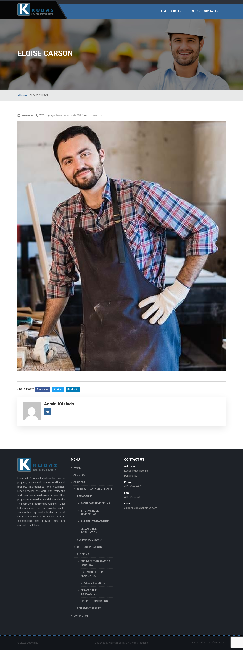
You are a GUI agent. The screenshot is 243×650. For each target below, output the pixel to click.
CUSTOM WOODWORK (89, 539)
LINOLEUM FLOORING (93, 583)
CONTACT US (212, 11)
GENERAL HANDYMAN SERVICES (95, 489)
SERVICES (193, 11)
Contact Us (218, 642)
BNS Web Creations (137, 642)
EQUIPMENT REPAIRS (89, 608)
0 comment (94, 115)
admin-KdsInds (62, 115)
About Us (205, 642)
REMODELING (85, 496)
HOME (163, 11)
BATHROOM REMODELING (95, 503)
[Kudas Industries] (35, 11)
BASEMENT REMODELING (95, 521)
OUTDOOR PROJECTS (89, 547)
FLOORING (83, 554)
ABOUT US (177, 11)
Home (23, 95)
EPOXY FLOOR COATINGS (95, 601)
